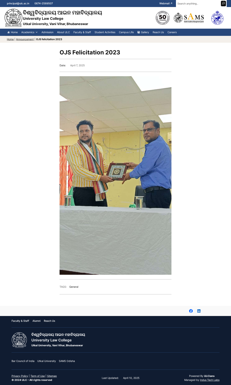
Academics (27, 32)
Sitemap (52, 375)
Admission (47, 32)
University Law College (51, 340)
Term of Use (37, 375)
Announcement (25, 39)
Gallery (145, 32)
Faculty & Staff (82, 32)
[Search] (223, 3)
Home (14, 32)
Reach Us (158, 32)
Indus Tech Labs (209, 379)
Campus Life (126, 32)
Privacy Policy (20, 375)
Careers (172, 32)
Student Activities (105, 32)
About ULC (63, 32)
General (73, 286)
